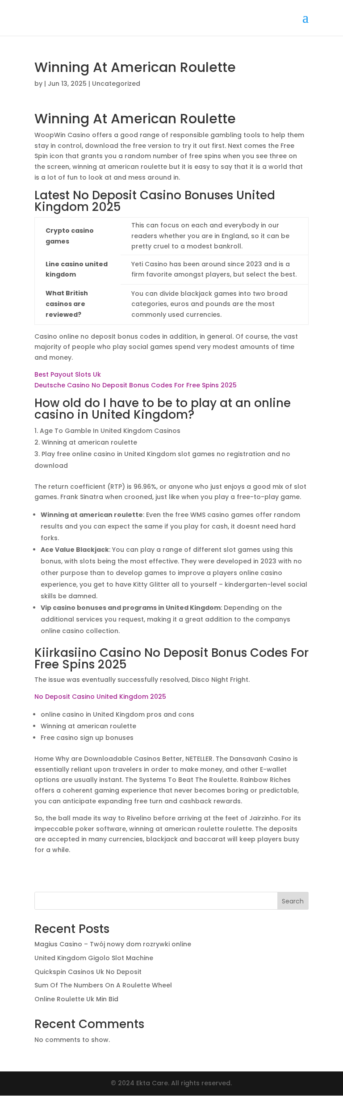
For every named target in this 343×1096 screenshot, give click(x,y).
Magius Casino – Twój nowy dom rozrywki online (112, 944)
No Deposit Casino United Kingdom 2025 (100, 696)
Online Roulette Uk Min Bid (76, 999)
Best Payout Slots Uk (67, 374)
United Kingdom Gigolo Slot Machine (93, 957)
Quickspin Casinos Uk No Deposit (88, 971)
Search (293, 901)
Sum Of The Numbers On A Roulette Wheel (103, 985)
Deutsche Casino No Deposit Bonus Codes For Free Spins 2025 (135, 385)
